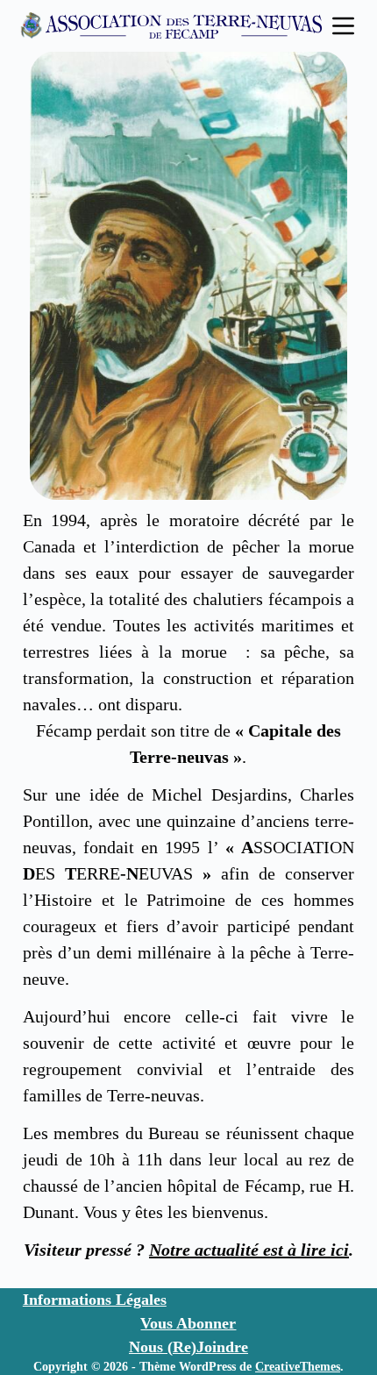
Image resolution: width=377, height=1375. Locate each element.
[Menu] (343, 26)
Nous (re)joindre (188, 1347)
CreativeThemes (297, 1366)
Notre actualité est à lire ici (249, 1249)
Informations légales (95, 1299)
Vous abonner (188, 1323)
